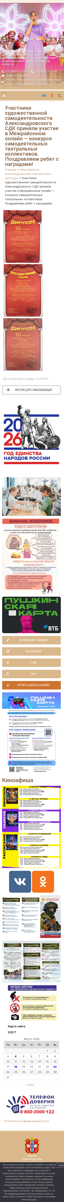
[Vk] (20, 882)
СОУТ (12, 1032)
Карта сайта (16, 1026)
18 (15, 1066)
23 (55, 1066)
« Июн (29, 1085)
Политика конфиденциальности (26, 1121)
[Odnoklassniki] (43, 882)
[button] (4, 95)
